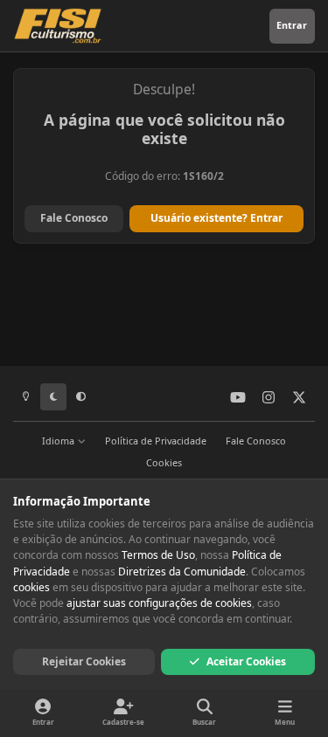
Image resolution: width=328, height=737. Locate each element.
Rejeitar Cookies (84, 661)
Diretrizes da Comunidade (182, 571)
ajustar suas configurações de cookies (159, 603)
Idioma (59, 440)
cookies (31, 587)
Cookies (164, 462)
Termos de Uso (158, 555)
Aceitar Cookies (246, 661)
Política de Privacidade (155, 440)
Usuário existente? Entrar (216, 217)
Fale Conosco (74, 217)
